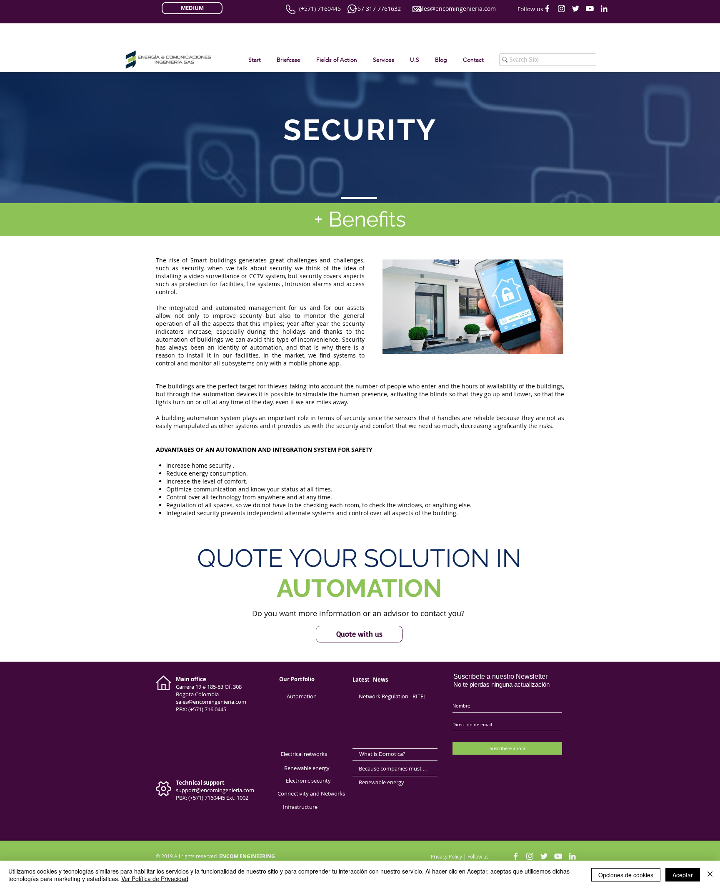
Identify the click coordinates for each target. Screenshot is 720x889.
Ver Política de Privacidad (154, 878)
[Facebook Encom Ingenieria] (547, 8)
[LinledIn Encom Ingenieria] (604, 8)
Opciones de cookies (625, 875)
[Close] (710, 874)
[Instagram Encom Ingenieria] (561, 8)
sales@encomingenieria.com (456, 9)
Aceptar (682, 875)
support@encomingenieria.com (215, 790)
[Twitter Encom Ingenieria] (575, 8)
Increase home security (198, 465)
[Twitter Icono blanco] (544, 856)
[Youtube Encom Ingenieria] (590, 8)
